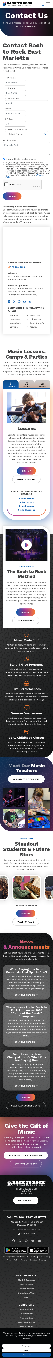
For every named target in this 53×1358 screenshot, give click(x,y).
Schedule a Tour (26, 1293)
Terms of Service (29, 1260)
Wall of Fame (25, 922)
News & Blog (26, 1318)
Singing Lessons (26, 510)
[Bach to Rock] (18, 4)
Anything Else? (10, 140)
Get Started (25, 1200)
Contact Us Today (26, 1164)
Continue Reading (25, 995)
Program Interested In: (16, 129)
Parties (26, 1193)
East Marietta (26, 1275)
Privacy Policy (13, 1260)
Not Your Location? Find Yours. (26, 1229)
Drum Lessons (26, 506)
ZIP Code (9, 119)
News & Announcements (25, 1106)
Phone (8, 109)
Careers (27, 1297)
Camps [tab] (26, 387)
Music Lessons (26, 479)
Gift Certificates (26, 1322)
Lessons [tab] (11, 387)
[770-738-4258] (43, 4)
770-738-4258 (17, 267)
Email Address (12, 98)
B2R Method (26, 1309)
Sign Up (26, 471)
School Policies (26, 1288)
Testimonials (26, 1313)
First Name (10, 78)
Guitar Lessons (26, 502)
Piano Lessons (26, 498)
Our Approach (25, 620)
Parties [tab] (42, 387)
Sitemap (42, 1260)
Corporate (26, 1304)
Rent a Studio (26, 1326)
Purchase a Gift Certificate (26, 1155)
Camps (26, 1191)
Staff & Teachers (26, 1280)
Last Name (10, 88)
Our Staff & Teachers (26, 779)
